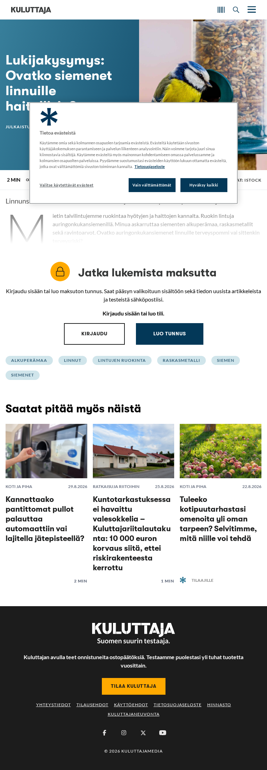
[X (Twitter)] (143, 732)
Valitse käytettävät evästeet (67, 185)
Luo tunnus (169, 333)
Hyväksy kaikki (203, 185)
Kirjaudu (94, 333)
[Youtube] (162, 732)
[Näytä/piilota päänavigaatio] (251, 9)
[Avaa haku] (236, 10)
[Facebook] (104, 732)
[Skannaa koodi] (221, 10)
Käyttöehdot (131, 704)
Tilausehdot (92, 704)
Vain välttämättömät (151, 185)
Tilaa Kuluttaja (133, 686)
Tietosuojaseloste (178, 704)
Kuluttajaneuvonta (134, 714)
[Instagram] (123, 732)
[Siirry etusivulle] (31, 10)
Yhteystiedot (53, 704)
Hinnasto (219, 704)
